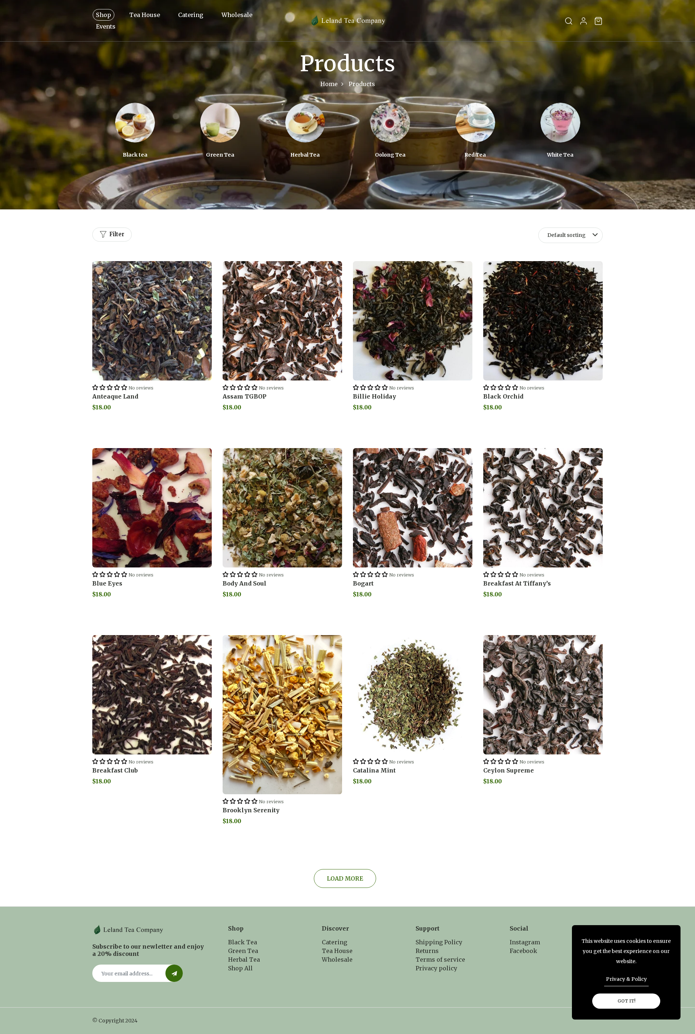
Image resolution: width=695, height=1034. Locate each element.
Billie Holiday (374, 396)
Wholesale (237, 14)
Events (105, 26)
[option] (134, 131)
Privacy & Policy (626, 979)
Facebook (523, 950)
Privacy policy (436, 968)
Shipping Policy (439, 942)
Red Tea (475, 155)
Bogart (363, 583)
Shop (103, 14)
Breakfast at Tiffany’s (517, 583)
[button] (109, 387)
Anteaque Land (115, 396)
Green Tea (220, 155)
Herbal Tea (305, 155)
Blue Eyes (107, 583)
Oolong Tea (390, 155)
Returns (427, 950)
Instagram (525, 942)
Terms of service (440, 959)
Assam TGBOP (244, 396)
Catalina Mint (374, 770)
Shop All (240, 968)
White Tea (560, 155)
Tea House (144, 14)
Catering (190, 14)
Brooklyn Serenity (251, 810)
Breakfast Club (115, 770)
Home (329, 84)
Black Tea (242, 942)
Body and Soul (244, 583)
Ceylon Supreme (508, 770)
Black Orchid (503, 396)
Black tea (135, 155)
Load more (345, 878)
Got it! (626, 1001)
